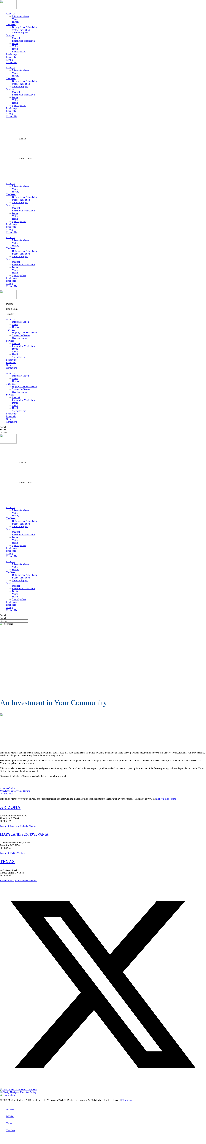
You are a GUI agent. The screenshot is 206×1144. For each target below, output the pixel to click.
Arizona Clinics (7, 788)
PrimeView (126, 1100)
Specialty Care (19, 51)
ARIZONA (10, 807)
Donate (22, 138)
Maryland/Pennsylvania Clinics (15, 791)
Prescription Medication (23, 40)
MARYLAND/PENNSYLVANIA (24, 834)
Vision (15, 46)
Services (10, 35)
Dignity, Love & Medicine (24, 27)
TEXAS (7, 861)
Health (15, 49)
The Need (11, 24)
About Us (10, 13)
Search (3, 427)
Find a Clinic (25, 158)
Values (15, 19)
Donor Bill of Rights (166, 798)
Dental (15, 43)
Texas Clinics (6, 793)
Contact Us (11, 62)
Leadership (11, 54)
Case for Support (20, 32)
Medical (16, 38)
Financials (11, 57)
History (15, 21)
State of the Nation (21, 30)
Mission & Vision (20, 16)
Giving (9, 59)
